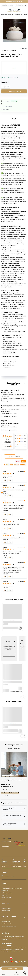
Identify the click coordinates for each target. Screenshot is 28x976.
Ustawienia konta (6, 910)
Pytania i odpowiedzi (7, 897)
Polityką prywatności (15, 951)
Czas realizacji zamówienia (9, 926)
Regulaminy (5, 895)
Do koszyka (20, 688)
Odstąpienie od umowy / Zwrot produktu (12, 888)
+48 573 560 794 (10, 792)
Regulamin (18, 947)
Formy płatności (6, 921)
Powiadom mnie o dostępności (20, 628)
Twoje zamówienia (6, 908)
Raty (3, 899)
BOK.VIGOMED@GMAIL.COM (8, 416)
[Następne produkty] (24, 696)
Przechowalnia (5, 913)
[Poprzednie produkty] (21, 696)
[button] (14, 383)
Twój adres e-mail (7, 943)
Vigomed (3, 14)
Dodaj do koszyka (15, 91)
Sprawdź (9, 655)
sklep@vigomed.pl (21, 5)
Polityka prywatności (7, 893)
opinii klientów (7, 442)
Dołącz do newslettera (9, 945)
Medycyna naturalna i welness (15, 14)
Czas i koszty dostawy (7, 924)
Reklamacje (5, 890)
